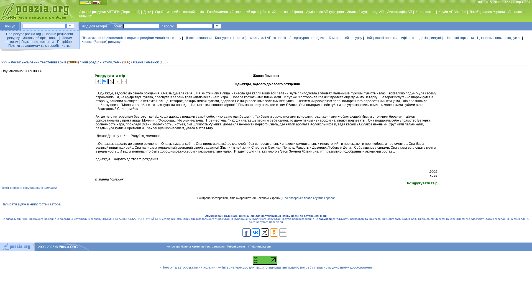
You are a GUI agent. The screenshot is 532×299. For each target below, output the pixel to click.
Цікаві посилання (198, 38)
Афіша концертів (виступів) (422, 38)
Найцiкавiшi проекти (381, 38)
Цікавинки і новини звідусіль (499, 38)
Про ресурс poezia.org (23, 34)
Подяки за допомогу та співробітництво (39, 46)
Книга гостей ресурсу (345, 38)
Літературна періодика (307, 38)
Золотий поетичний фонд (282, 12)
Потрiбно (64, 42)
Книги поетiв (425, 12)
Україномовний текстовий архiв (179, 12)
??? (4, 62)
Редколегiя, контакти (37, 42)
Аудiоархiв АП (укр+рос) (325, 12)
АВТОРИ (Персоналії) (123, 12)
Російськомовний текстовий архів (233, 12)
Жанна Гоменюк (146, 62)
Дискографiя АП (399, 12)
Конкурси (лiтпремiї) (231, 38)
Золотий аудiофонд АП (365, 12)
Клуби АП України (452, 12)
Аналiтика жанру (168, 38)
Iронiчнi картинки (460, 38)
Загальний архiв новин (40, 38)
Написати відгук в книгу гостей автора (31, 204)
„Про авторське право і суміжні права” (308, 198)
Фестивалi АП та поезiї (268, 38)
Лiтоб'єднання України (487, 12)
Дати (147, 12)
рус (99, 2)
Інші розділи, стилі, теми (101, 62)
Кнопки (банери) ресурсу (101, 42)
